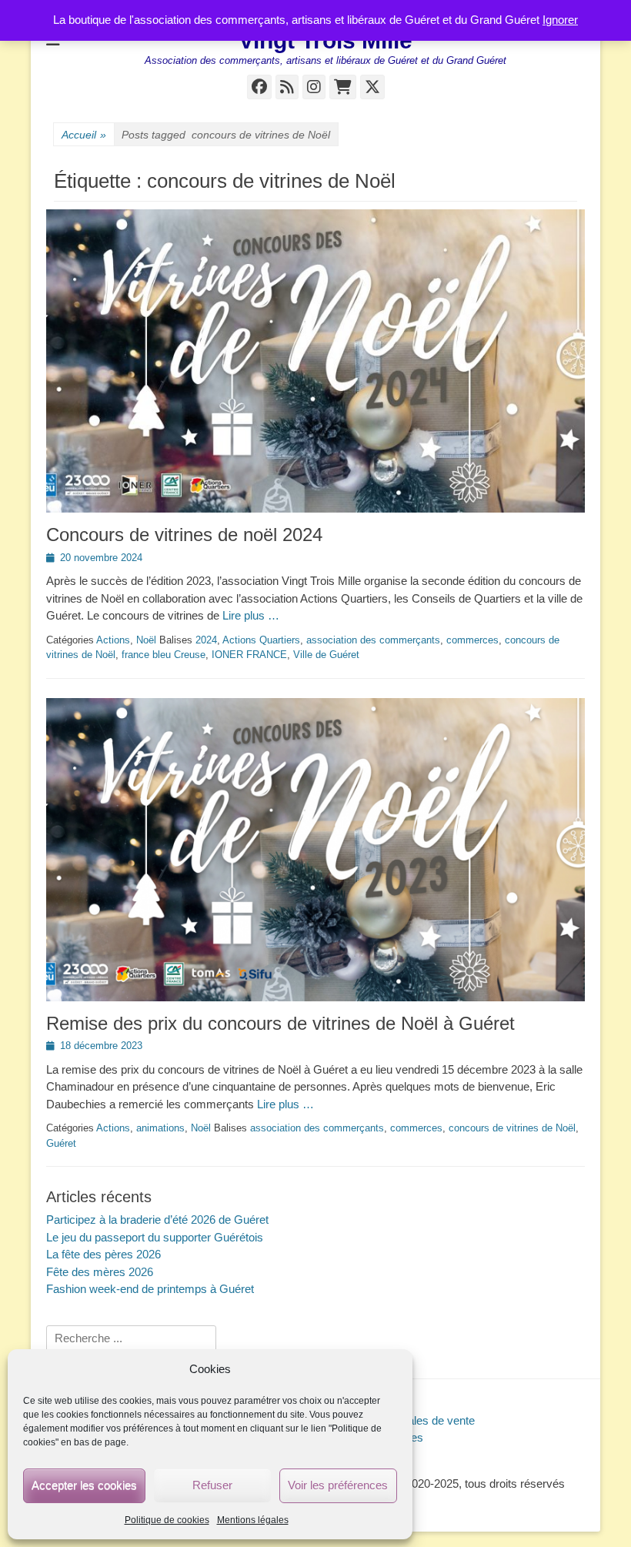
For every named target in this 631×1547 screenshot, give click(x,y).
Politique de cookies (167, 1520)
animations (160, 1128)
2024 (206, 640)
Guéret (61, 1143)
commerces (472, 640)
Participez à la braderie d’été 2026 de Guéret (157, 1219)
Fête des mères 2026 (99, 1271)
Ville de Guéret (326, 654)
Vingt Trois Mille (325, 40)
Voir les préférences (338, 1485)
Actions (113, 640)
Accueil (84, 135)
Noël (146, 640)
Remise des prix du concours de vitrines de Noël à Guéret (280, 1023)
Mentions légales (253, 1520)
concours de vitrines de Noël (512, 1128)
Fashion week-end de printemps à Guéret (150, 1288)
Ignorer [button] (560, 19)
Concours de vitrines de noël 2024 (184, 534)
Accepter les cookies (84, 1485)
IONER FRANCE (249, 654)
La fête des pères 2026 (103, 1254)
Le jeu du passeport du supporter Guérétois (154, 1237)
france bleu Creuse (163, 654)
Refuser (212, 1485)
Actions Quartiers (261, 640)
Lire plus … (250, 615)
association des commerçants (373, 640)
